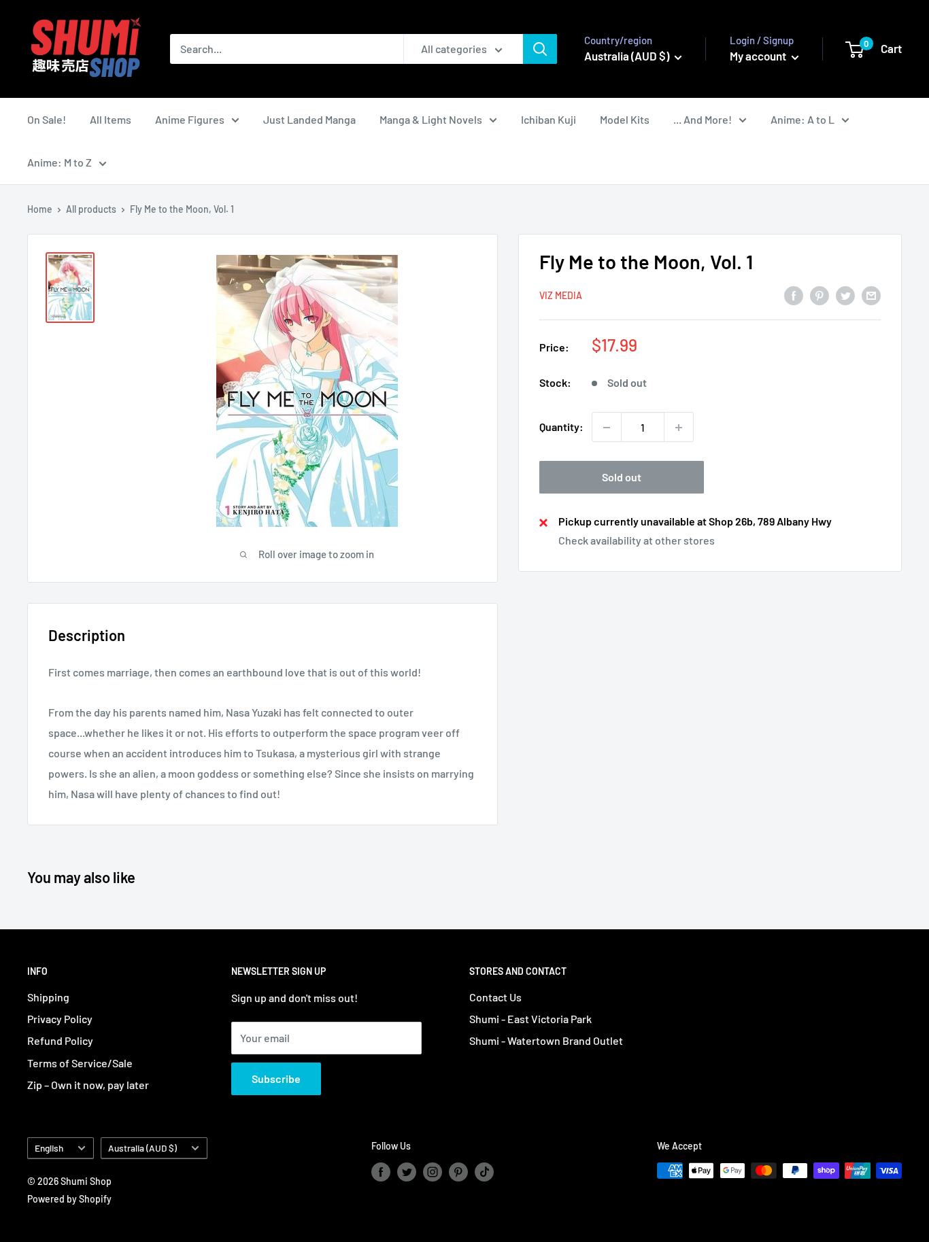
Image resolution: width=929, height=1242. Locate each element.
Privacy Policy (59, 1018)
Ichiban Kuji (548, 119)
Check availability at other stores (636, 540)
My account (759, 56)
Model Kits (624, 119)
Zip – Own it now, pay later (88, 1084)
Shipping (48, 996)
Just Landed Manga (309, 119)
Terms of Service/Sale (80, 1062)
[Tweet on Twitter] (845, 294)
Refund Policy (60, 1040)
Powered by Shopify (69, 1199)
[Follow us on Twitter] (406, 1171)
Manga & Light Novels (430, 119)
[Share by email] (871, 294)
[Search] (540, 49)
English (49, 1148)
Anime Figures (189, 119)
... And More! (702, 119)
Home (39, 209)
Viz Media (560, 296)
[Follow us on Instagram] (432, 1171)
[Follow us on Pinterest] (458, 1171)
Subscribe (276, 1078)
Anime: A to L (802, 119)
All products (91, 209)
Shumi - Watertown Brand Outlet (546, 1040)
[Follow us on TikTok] (484, 1171)
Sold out (621, 477)
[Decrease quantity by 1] (606, 427)
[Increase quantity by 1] (678, 427)
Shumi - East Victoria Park (530, 1018)
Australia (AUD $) (142, 1148)
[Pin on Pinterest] (819, 294)
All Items (110, 119)
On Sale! (46, 119)
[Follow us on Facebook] (380, 1171)
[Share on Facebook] (793, 294)
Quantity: (561, 427)
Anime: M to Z (59, 162)
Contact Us (495, 996)
